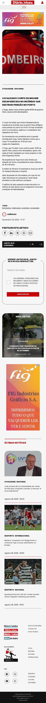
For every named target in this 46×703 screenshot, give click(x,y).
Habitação (16, 208)
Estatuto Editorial (35, 626)
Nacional (19, 89)
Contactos (32, 629)
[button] (4, 316)
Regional (31, 651)
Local (30, 648)
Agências (11, 214)
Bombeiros (6, 208)
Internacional (22, 536)
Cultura (31, 680)
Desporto (9, 536)
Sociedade (34, 208)
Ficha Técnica (33, 632)
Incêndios (25, 208)
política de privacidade (25, 284)
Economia (31, 677)
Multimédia (32, 683)
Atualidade (7, 89)
